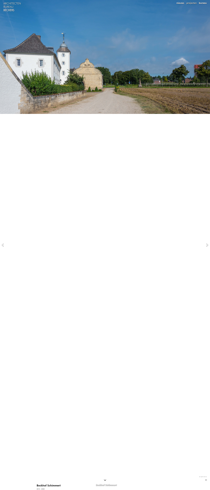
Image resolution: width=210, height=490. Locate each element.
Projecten (191, 3)
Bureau (203, 3)
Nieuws (180, 3)
